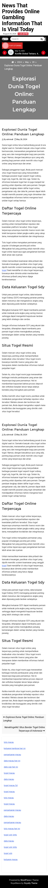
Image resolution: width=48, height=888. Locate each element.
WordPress (25, 880)
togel (4, 270)
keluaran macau (11, 859)
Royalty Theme (30, 883)
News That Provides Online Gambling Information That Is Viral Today (22, 17)
